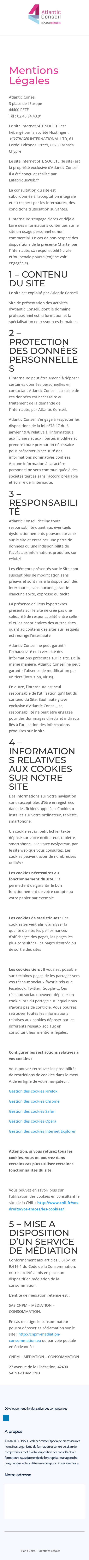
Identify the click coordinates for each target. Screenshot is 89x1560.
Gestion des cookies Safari (32, 1111)
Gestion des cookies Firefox (33, 1091)
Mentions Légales (49, 1551)
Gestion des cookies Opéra (32, 1121)
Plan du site (28, 1551)
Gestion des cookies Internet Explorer (42, 1131)
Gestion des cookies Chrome (34, 1101)
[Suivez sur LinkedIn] (6, 1418)
